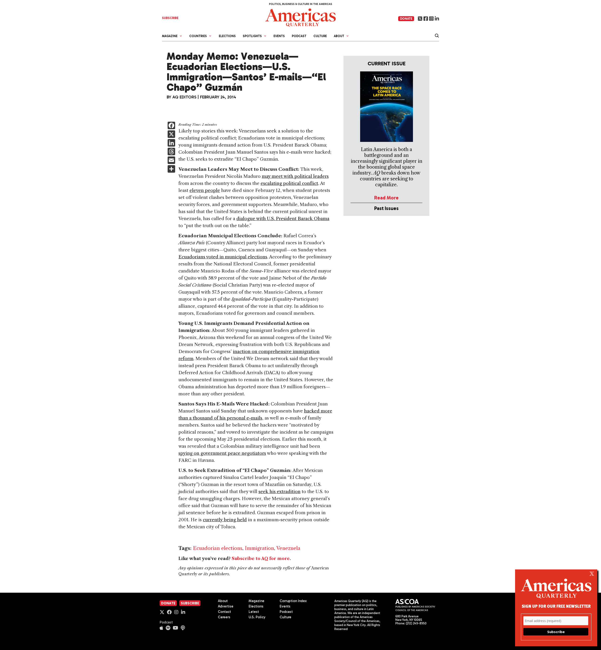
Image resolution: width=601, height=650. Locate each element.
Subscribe (190, 603)
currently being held (225, 519)
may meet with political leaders (295, 176)
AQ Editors (184, 97)
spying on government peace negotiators (222, 453)
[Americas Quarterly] (300, 17)
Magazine (256, 601)
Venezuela (288, 548)
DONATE (406, 18)
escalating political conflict (289, 183)
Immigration (259, 548)
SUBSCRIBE (170, 18)
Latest (254, 612)
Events (279, 36)
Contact (224, 612)
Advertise (225, 606)
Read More (386, 198)
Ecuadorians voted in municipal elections (222, 257)
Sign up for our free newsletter (556, 606)
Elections (227, 36)
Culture (320, 36)
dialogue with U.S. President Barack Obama (282, 218)
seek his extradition (279, 491)
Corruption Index (293, 601)
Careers (224, 617)
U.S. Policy (257, 617)
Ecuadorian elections (217, 548)
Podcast (299, 36)
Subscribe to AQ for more (261, 558)
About (223, 601)
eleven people (204, 190)
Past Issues (386, 208)
